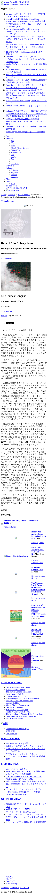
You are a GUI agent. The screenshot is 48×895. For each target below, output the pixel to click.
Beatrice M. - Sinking (14, 707)
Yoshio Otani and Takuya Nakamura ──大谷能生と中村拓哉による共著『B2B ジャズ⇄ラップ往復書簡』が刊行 (26, 24)
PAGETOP (24, 888)
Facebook (5, 888)
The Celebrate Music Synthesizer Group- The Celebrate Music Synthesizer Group (39, 588)
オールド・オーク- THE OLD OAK (21, 812)
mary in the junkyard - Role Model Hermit (22, 698)
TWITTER (14, 888)
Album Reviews (24, 195)
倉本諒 (4, 316)
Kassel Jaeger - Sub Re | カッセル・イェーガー (25, 132)
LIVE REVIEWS (10, 764)
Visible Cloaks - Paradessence (17, 705)
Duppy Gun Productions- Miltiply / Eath (37, 632)
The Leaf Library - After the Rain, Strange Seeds (25, 714)
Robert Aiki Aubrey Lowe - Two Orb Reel (37, 550)
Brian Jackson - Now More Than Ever (21, 716)
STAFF (9, 879)
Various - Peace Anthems (15, 690)
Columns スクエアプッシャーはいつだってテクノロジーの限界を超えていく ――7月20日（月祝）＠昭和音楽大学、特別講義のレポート (26, 113)
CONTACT (10, 881)
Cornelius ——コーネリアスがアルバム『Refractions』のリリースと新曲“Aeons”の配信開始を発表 (25, 59)
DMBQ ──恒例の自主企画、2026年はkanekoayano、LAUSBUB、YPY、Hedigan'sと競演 (25, 121)
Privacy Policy (11, 883)
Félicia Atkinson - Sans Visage (18, 687)
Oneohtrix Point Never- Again (17, 729)
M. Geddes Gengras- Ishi (37, 568)
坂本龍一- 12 (11, 733)
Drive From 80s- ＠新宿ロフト (18, 769)
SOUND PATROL (10, 738)
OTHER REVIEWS (11, 799)
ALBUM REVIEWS (11, 682)
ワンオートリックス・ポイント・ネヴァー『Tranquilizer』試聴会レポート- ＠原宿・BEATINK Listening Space (24, 791)
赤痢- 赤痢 (10, 731)
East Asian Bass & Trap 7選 (17, 743)
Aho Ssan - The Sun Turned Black (19, 701)
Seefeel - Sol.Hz (12, 703)
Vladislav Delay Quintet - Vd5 (18, 712)
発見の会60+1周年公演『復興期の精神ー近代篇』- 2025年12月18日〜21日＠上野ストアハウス (26, 784)
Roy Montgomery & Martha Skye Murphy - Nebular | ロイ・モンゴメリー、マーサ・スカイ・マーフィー (25, 31)
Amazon (4, 311)
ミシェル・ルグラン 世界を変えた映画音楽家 (26, 822)
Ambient (4, 258)
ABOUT (9, 877)
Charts (8, 179)
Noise (10, 258)
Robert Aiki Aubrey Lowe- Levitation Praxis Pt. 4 (38, 535)
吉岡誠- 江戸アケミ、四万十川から (21, 809)
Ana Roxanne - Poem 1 (15, 718)
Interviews (10, 166)
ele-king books (11, 186)
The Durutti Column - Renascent (18, 692)
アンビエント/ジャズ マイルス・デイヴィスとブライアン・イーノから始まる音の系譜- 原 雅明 (26, 817)
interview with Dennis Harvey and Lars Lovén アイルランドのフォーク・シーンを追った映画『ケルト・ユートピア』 (26, 47)
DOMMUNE (13, 190)
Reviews (9, 138)
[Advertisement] (24, 850)
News (8, 181)
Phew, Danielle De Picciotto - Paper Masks (22, 19)
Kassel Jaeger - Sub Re (15, 694)
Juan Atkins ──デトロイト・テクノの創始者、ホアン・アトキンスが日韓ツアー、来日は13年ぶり (26, 39)
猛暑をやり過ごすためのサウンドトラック (24, 746)
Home (8, 136)
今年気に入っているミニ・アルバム (21, 754)
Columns (9, 168)
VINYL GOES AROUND (16, 188)
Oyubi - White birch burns (16, 696)
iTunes (10, 311)
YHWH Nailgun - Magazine (17, 710)
